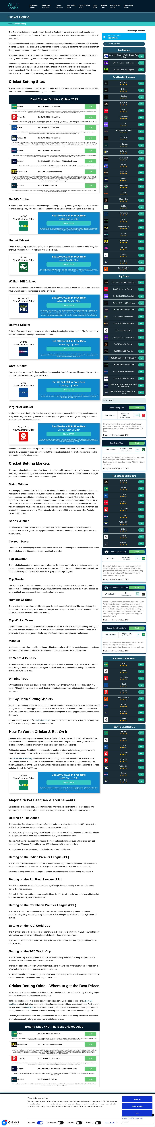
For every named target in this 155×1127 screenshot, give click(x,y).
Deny (137, 1113)
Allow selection (137, 1106)
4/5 (137, 450)
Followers (114, 36)
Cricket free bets (42, 720)
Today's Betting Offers (84, 6)
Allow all (137, 1099)
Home (10, 24)
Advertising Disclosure (136, 31)
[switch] (61, 1122)
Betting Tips (104, 6)
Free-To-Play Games (128, 6)
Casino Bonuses (59, 6)
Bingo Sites (95, 6)
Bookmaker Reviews (33, 6)
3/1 (137, 558)
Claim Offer (68, 223)
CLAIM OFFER (68, 434)
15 (138, 634)
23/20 (137, 415)
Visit (90, 106)
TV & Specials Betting (115, 6)
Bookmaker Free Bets (46, 6)
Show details (110, 1123)
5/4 (137, 594)
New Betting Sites (71, 6)
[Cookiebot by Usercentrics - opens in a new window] (13, 1122)
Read (137, 408)
